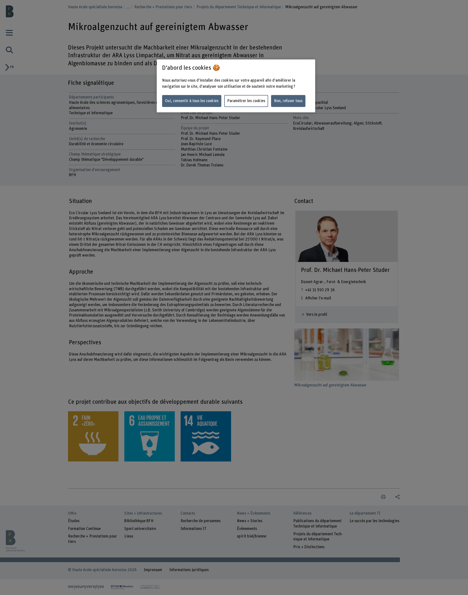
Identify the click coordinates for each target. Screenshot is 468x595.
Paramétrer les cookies (246, 101)
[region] (236, 85)
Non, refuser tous (288, 101)
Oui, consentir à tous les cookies (191, 101)
